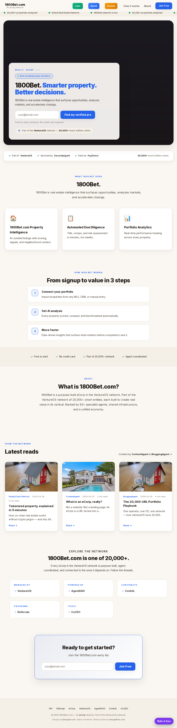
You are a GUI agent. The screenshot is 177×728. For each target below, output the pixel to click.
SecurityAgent (62, 155)
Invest (111, 5)
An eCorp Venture (15, 8)
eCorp (72, 708)
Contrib (129, 591)
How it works (131, 5)
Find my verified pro (77, 114)
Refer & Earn (164, 721)
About (147, 5)
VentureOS (26, 155)
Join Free (164, 5)
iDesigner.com (69, 719)
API (50, 708)
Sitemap (60, 708)
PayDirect (93, 155)
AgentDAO (78, 591)
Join (77, 5)
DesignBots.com (117, 719)
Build (94, 5)
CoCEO (75, 612)
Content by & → (145, 454)
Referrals (23, 612)
